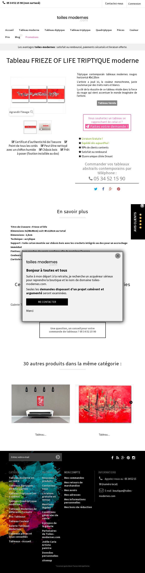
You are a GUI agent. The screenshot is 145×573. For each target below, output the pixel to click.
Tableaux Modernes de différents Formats (23, 510)
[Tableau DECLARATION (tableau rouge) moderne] (41, 404)
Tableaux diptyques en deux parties (21, 487)
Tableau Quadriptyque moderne (23, 502)
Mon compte (72, 472)
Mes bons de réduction (78, 507)
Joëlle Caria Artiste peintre (49, 545)
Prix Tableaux (17, 516)
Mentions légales (48, 506)
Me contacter (47, 302)
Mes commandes (74, 477)
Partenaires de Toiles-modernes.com (51, 534)
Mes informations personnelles (75, 501)
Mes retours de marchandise (73, 484)
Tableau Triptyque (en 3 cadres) (22, 495)
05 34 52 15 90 (108, 178)
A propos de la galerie (49, 524)
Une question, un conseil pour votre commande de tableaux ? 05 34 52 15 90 (72, 330)
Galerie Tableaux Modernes (19, 527)
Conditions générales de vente (50, 515)
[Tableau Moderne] (72, 18)
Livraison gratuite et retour (49, 496)
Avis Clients (135, 222)
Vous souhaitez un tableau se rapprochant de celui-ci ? (108, 122)
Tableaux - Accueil (20, 541)
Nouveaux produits (48, 479)
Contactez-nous (114, 3)
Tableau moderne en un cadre (21, 479)
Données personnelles (50, 554)
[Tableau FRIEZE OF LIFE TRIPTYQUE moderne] (30, 127)
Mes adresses (72, 494)
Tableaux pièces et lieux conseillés (20, 535)
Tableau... (40, 434)
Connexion (134, 3)
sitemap (47, 560)
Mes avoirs (70, 490)
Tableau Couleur (19, 521)
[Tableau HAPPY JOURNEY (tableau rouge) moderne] (104, 404)
